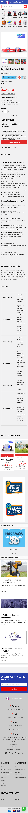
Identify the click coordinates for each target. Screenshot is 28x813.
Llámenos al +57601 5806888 (14, 749)
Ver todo (17, 799)
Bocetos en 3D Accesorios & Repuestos (14, 551)
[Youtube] (18, 753)
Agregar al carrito (7, 455)
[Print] (9, 147)
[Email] (5, 147)
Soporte (3, 780)
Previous (2, 14)
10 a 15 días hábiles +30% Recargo (12, 104)
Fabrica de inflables (6, 769)
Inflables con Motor (20, 769)
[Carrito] (25, 2)
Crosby (16, 797)
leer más (3, 591)
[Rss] (22, 753)
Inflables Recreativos (20, 777)
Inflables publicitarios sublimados (10, 616)
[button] (14, 77)
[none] (14, 44)
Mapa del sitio (4, 785)
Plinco (2, 799)
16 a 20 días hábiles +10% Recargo (12, 102)
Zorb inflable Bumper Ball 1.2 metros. (21, 458)
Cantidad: (4, 108)
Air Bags (17, 772)
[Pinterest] (15, 147)
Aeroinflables (4, 797)
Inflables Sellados (19, 775)
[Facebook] (2, 147)
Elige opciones (21, 455)
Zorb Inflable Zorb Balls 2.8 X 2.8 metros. (7, 459)
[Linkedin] (15, 753)
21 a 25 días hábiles (8, 100)
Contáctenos (4, 767)
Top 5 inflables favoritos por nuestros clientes (12, 581)
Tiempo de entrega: (10, 97)
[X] (12, 147)
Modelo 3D (14, 115)
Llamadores (18, 767)
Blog (2, 783)
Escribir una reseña (6, 73)
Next (25, 14)
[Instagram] (6, 753)
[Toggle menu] (2, 2)
